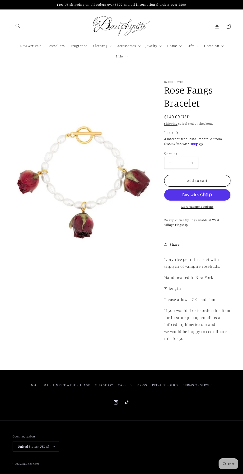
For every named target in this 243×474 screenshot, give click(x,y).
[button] (18, 26)
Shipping (171, 123)
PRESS (142, 385)
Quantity (170, 153)
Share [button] (174, 244)
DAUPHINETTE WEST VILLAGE (66, 385)
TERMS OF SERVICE (198, 385)
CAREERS (125, 385)
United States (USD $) (33, 446)
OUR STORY (104, 385)
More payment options (197, 206)
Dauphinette (30, 463)
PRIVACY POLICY (165, 385)
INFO (33, 385)
